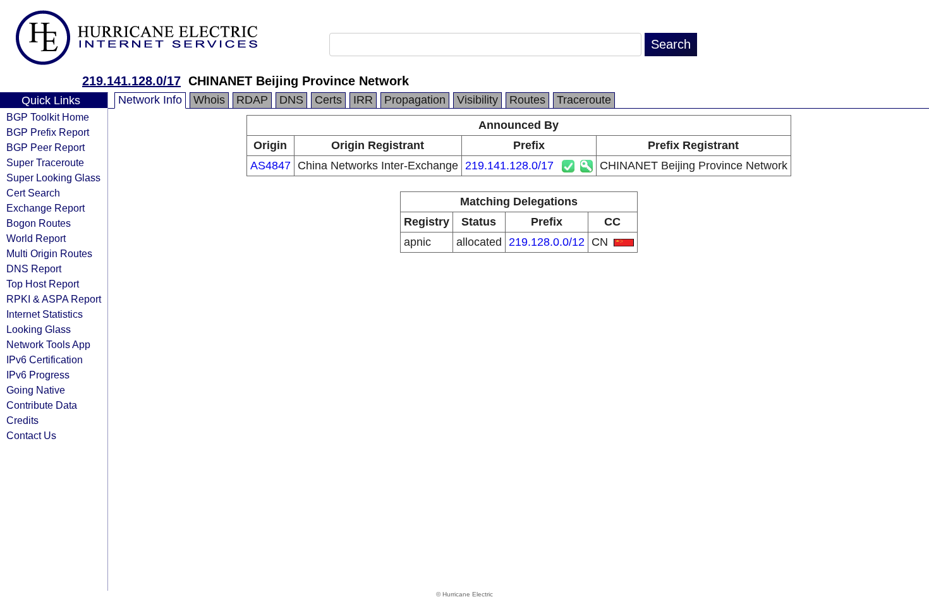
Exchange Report (45, 208)
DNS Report (33, 268)
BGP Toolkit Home (47, 117)
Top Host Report (42, 283)
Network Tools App (48, 344)
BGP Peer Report (45, 147)
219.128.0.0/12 (547, 242)
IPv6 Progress (38, 374)
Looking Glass (38, 329)
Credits (22, 420)
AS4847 (270, 165)
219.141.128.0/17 (131, 81)
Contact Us (31, 435)
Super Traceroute (45, 162)
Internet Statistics (44, 314)
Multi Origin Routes (49, 253)
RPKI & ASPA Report (53, 299)
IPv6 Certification (44, 359)
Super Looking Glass (53, 177)
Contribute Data (41, 405)
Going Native (35, 390)
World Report (36, 238)
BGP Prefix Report (47, 132)
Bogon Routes (38, 223)
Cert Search (33, 192)
